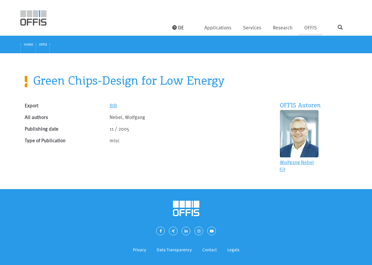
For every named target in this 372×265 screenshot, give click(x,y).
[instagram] (198, 231)
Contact (209, 249)
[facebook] (160, 231)
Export (31, 105)
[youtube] (211, 231)
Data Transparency (174, 249)
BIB (113, 105)
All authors (36, 117)
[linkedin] (186, 231)
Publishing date (41, 128)
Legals (233, 249)
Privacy (139, 249)
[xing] (173, 231)
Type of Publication (45, 140)
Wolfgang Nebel (297, 162)
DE (181, 27)
